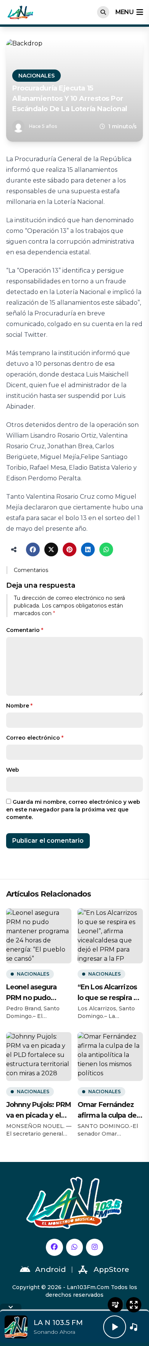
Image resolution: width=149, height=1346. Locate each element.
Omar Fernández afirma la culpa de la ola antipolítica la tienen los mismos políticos (108, 1110)
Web (12, 769)
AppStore (111, 1269)
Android (50, 1269)
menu (124, 12)
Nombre (19, 705)
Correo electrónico (34, 737)
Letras (115, 1304)
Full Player (133, 1304)
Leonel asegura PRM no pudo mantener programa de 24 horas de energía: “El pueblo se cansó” (35, 993)
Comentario (24, 630)
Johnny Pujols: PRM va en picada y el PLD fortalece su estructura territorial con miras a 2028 (38, 1110)
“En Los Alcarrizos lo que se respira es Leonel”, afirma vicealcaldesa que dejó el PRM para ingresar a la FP (109, 993)
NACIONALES (36, 75)
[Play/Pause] (114, 1326)
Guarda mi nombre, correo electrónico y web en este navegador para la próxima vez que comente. (73, 809)
